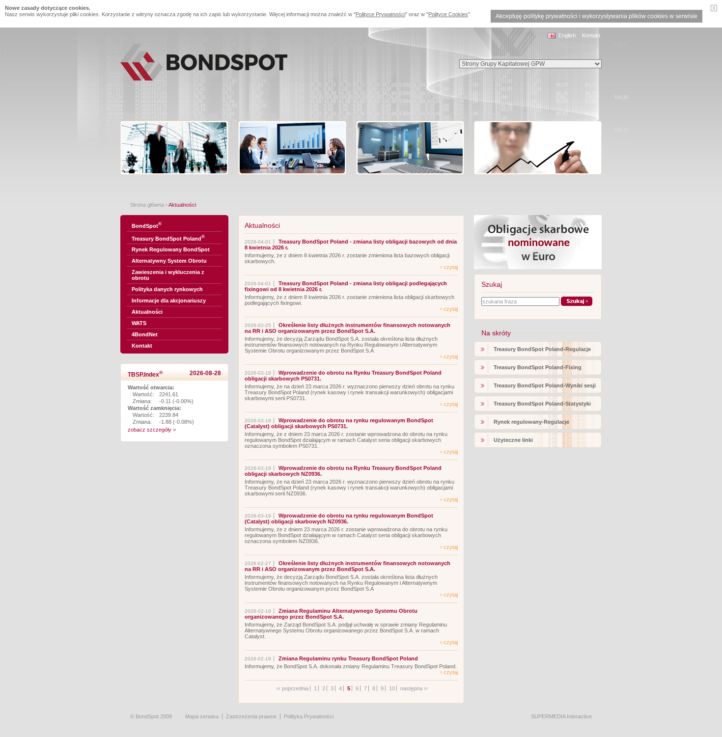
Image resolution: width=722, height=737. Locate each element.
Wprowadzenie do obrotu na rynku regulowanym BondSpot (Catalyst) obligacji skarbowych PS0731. (339, 423)
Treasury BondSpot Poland (168, 238)
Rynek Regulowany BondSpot (171, 249)
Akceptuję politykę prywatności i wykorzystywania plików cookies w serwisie (596, 16)
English (567, 35)
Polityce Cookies (448, 14)
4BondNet (145, 334)
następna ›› (414, 688)
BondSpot (147, 225)
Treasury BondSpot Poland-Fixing (538, 367)
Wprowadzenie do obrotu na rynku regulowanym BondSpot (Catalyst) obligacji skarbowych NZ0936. (339, 518)
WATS (139, 323)
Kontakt (591, 35)
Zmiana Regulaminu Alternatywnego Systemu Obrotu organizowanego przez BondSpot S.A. (331, 614)
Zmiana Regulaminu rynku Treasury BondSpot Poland (348, 658)
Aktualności (147, 312)
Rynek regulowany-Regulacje (531, 422)
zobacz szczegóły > (152, 430)
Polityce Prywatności (380, 14)
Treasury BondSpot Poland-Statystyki (542, 404)
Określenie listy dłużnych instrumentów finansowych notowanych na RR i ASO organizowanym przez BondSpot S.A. (347, 328)
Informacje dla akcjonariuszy (169, 300)
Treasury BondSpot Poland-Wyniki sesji (545, 385)
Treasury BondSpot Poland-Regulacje (542, 349)
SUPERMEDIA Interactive (561, 716)
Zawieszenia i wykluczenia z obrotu (168, 275)
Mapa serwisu (202, 716)
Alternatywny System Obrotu (169, 261)
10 (392, 688)
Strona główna (147, 205)
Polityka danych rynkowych (167, 289)
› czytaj (449, 267)
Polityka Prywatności (308, 716)
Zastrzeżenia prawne (251, 716)
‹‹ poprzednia (292, 688)
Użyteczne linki (513, 440)
